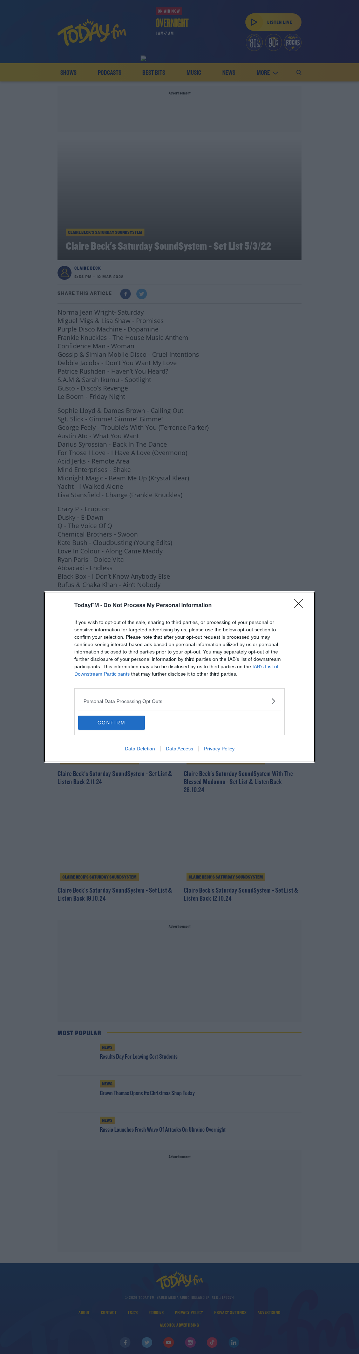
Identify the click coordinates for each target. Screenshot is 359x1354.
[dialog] (179, 677)
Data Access (179, 748)
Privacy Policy (219, 748)
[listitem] (179, 701)
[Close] (300, 605)
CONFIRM (111, 722)
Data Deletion (140, 748)
